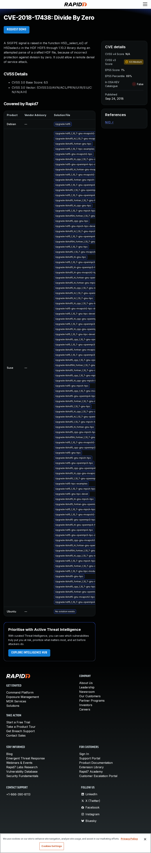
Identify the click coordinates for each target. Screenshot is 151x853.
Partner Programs (92, 700)
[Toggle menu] (145, 4)
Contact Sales (16, 735)
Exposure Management (22, 697)
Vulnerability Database (22, 771)
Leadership (86, 687)
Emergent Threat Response (25, 758)
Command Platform (20, 692)
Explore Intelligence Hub (29, 652)
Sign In (84, 754)
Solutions (12, 706)
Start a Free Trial (18, 722)
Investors (85, 705)
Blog (9, 754)
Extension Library (91, 767)
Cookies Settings (51, 846)
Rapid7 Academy (91, 771)
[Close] (145, 839)
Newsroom (87, 692)
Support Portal (89, 758)
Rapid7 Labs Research (22, 767)
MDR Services (16, 701)
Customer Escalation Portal (98, 776)
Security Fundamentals (22, 776)
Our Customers (90, 696)
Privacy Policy (129, 838)
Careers (84, 709)
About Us (86, 683)
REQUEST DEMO (16, 29)
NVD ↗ (109, 122)
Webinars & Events (19, 763)
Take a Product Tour (21, 726)
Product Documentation (96, 763)
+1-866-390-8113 (18, 794)
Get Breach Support (20, 731)
